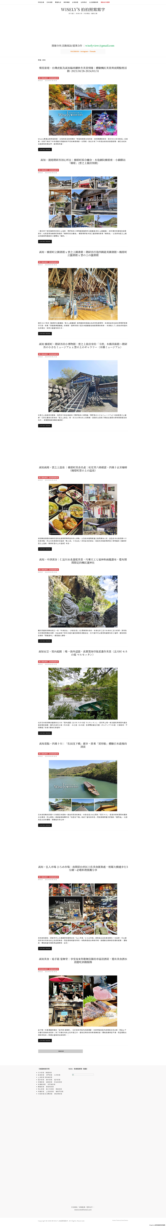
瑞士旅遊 (42, 1089)
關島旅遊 (42, 1087)
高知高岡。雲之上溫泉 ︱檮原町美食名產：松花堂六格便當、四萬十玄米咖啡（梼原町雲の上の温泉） (83, 468)
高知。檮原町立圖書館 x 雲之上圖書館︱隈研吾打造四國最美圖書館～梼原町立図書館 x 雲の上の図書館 (83, 253)
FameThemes (124, 1220)
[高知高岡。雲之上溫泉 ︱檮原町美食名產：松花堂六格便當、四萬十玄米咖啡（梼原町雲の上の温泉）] (83, 509)
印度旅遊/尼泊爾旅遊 (46, 1094)
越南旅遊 (50, 1082)
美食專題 (67, 2)
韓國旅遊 (49, 1072)
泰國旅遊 (42, 1082)
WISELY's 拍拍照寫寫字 (83, 9)
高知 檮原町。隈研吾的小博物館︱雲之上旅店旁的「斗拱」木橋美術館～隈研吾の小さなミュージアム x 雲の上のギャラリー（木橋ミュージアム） (83, 345)
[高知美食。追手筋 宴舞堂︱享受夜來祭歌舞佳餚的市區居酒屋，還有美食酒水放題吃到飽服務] (83, 1001)
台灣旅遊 (75, 2)
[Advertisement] (83, 29)
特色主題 (41, 2)
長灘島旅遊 (42, 1084)
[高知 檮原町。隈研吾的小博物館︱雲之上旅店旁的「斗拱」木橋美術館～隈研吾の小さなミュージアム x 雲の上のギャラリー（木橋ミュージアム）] (83, 386)
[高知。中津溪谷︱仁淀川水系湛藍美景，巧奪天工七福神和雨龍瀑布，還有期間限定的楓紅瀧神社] (83, 601)
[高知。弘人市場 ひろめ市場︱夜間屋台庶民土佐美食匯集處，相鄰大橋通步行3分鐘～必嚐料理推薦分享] (83, 909)
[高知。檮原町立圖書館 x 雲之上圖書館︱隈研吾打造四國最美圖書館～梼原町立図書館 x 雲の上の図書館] (83, 294)
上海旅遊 (41, 1077)
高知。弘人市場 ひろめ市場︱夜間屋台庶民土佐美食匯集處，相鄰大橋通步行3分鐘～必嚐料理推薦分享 (83, 868)
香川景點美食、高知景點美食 (48, 78)
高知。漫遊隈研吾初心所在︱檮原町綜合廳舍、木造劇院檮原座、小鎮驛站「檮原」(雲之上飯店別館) (82, 161)
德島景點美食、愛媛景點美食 (48, 969)
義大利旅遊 (50, 1089)
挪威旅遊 (59, 1089)
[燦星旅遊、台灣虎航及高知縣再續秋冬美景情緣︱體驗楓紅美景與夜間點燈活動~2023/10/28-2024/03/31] (83, 110)
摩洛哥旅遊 (58, 1094)
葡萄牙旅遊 (59, 1091)
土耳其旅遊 (50, 1091)
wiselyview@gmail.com (83, 1209)
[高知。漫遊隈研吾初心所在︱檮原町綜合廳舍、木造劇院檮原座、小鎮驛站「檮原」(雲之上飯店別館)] (83, 202)
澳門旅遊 (49, 1075)
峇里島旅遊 (51, 1084)
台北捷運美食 (93, 2)
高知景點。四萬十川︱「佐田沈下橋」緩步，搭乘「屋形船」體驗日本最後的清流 (83, 745)
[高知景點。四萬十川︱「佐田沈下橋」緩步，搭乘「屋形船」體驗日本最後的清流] (83, 785)
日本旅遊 (50, 2)
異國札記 (58, 2)
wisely (40, 80)
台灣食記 (84, 2)
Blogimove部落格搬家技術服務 (157, 1225)
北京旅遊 (57, 1075)
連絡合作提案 (105, 2)
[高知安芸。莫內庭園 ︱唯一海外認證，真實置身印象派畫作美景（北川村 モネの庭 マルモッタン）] (83, 693)
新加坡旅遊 (58, 1082)
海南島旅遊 (48, 1077)
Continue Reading (44, 149)
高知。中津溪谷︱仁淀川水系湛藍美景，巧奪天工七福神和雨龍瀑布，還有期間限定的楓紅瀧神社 (83, 560)
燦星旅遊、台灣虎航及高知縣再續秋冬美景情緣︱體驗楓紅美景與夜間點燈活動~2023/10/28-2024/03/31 (83, 69)
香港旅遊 (41, 1075)
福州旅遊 (42, 1080)
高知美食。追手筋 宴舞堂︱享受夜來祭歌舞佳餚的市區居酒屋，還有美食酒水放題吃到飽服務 (83, 960)
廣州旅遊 (49, 1080)
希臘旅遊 (42, 1091)
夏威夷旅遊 (50, 1087)
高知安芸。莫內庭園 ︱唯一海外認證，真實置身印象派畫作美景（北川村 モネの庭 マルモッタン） (83, 652)
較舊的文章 (61, 1051)
